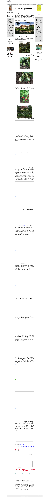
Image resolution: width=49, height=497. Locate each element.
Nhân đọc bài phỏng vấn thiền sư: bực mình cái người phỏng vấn (25, 470)
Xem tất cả (31, 454)
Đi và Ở (8, 4)
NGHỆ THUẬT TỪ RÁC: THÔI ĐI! (10, 56)
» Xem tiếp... (32, 491)
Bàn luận (37, 4)
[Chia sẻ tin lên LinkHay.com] (24, 446)
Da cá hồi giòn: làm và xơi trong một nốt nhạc (10, 19)
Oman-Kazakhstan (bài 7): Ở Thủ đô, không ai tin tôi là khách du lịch (23, 484)
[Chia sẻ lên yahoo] (19, 446)
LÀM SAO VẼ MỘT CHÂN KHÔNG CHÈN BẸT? (10, 33)
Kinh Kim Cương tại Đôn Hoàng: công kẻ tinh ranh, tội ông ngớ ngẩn (10, 16)
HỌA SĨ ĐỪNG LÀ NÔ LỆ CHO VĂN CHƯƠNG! (10, 31)
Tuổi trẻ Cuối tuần (21, 444)
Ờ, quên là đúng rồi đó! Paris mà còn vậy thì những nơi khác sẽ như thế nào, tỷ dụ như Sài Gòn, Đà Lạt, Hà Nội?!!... (39, 22)
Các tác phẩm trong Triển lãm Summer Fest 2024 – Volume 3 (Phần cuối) (10, 35)
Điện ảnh (22, 4)
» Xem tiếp (41, 40)
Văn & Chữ (41, 4)
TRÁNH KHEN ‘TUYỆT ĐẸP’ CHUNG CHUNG (10, 27)
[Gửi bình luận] (32, 446)
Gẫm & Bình (16, 4)
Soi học (39, 4)
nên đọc (10, 52)
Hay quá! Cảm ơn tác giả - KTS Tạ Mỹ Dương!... (39, 36)
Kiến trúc (24, 4)
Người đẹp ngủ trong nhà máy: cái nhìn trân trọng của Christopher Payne (39, 44)
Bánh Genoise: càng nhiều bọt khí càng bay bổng (10, 12)
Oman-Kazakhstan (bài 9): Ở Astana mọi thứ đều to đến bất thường (22, 482)
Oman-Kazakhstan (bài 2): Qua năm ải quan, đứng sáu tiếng (22, 489)
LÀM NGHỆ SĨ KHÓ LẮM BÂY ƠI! (10, 21)
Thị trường (27, 4)
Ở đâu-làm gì (30, 4)
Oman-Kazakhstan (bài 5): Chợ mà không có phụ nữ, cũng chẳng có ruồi (23, 485)
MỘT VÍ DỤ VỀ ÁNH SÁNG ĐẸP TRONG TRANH (10, 29)
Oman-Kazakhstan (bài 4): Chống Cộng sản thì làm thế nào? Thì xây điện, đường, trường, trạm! (25, 486)
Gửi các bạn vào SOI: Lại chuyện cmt (17, 469)
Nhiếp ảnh (19, 4)
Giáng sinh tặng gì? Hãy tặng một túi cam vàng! (20, 480)
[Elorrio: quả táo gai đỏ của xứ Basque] (10, 51)
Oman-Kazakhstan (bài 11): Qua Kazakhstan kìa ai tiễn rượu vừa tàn (22, 481)
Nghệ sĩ (12, 4)
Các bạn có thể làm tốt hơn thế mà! (32, 469)
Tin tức (10, 4)
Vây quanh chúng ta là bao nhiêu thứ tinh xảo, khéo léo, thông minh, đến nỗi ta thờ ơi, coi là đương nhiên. (39, 52)
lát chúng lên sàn (24, 225)
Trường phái (33, 4)
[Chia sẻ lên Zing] (29, 446)
